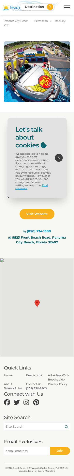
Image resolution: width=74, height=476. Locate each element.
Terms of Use (13, 388)
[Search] (66, 427)
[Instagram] (27, 402)
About (8, 384)
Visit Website (37, 214)
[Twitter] (17, 402)
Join (60, 451)
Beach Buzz (34, 375)
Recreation (41, 20)
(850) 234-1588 (39, 231)
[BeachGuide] (16, 7)
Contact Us (33, 384)
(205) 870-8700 (36, 388)
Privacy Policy (57, 384)
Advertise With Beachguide (58, 377)
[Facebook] (8, 402)
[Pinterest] (37, 402)
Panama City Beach (16, 20)
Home (8, 375)
